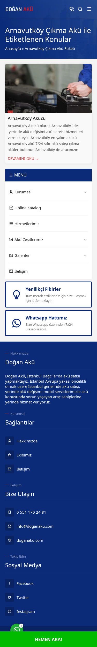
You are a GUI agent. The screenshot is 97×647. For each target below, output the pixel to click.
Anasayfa (13, 48)
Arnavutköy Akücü (27, 118)
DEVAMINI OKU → (23, 158)
